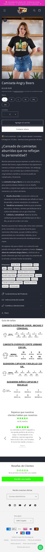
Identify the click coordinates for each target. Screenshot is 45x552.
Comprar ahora (22, 129)
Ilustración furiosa (23, 279)
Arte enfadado (27, 265)
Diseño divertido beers (25, 275)
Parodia (34, 279)
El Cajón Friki (20, 537)
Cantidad (5, 110)
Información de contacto (18, 540)
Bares (36, 265)
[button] (4, 10)
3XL (5, 105)
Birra (10, 268)
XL (26, 99)
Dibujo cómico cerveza (26, 272)
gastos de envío (18, 91)
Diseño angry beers (9, 275)
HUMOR (38, 275)
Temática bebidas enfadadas (12, 283)
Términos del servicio (23, 547)
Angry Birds (16, 265)
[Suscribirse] (35, 496)
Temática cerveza (30, 283)
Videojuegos (14, 286)
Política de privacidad (29, 543)
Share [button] (6, 313)
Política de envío (16, 543)
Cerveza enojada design (30, 268)
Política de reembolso (34, 540)
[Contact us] (40, 547)
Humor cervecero (8, 279)
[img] (23, 418)
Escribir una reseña (22, 479)
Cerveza (17, 268)
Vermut (5, 286)
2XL (33, 99)
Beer (4, 268)
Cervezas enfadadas (9, 272)
